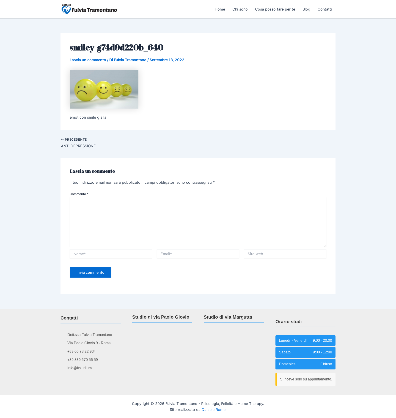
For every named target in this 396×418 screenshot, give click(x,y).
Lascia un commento (88, 59)
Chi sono (240, 9)
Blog (306, 9)
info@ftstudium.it (80, 368)
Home (220, 9)
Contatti (325, 9)
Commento (79, 194)
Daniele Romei (214, 409)
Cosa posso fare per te (275, 9)
